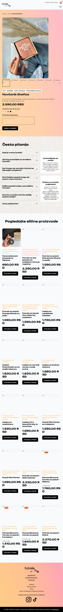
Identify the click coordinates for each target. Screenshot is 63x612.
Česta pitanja (31, 586)
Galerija (31, 584)
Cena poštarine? (10, 204)
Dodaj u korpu (10, 128)
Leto (23, 251)
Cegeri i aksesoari (8, 249)
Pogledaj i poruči (10, 273)
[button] (60, 6)
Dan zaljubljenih (28, 249)
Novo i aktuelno (33, 253)
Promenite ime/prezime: (10, 115)
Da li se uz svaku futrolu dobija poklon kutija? (17, 196)
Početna (4, 13)
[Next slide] (59, 83)
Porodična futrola (33, 255)
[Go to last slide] (3, 83)
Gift (13, 251)
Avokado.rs (55, 609)
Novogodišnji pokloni (49, 251)
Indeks (47, 305)
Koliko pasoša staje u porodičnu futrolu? (17, 187)
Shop (9, 13)
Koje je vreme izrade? (12, 153)
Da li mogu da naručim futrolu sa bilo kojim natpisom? (18, 169)
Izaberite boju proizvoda (11, 109)
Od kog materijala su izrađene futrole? (16, 160)
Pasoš (24, 255)
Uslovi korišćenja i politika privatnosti (31, 591)
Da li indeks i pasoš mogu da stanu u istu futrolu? (15, 178)
